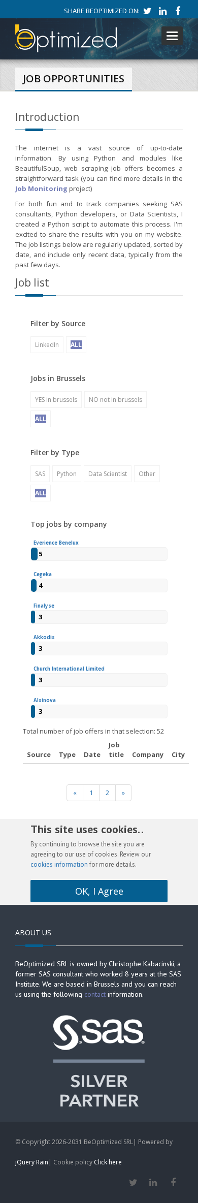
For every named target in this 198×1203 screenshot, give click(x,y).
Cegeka (43, 574)
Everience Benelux (56, 543)
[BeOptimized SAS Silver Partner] (99, 1059)
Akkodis (44, 637)
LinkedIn (47, 344)
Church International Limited (69, 669)
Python (67, 473)
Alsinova (45, 700)
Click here (108, 1162)
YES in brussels (56, 399)
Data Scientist (107, 473)
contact (95, 994)
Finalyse (44, 606)
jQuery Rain (31, 1162)
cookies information (59, 864)
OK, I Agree (99, 891)
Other (147, 473)
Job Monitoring (42, 188)
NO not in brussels (115, 399)
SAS (40, 473)
